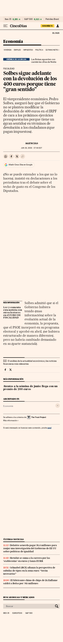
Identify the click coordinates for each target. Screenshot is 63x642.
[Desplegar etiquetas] (57, 405)
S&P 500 (28, 19)
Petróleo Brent (52, 19)
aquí (49, 428)
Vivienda (7, 50)
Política (39, 50)
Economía (13, 41)
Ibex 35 (8, 19)
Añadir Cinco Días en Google (20, 165)
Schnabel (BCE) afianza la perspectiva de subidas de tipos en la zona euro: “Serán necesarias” (29, 570)
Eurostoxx (17, 613)
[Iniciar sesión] (57, 25)
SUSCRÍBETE (47, 26)
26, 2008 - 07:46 (31, 148)
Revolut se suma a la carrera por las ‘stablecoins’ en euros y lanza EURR (26, 559)
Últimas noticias (53, 50)
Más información (10, 420)
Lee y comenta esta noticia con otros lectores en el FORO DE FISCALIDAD (12, 312)
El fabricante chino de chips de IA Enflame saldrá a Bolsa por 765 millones (30, 582)
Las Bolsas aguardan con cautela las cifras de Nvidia (43, 60)
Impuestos (28, 50)
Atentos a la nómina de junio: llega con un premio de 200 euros (30, 388)
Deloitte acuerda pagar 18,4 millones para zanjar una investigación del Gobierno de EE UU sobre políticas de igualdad (30, 548)
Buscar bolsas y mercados (18, 597)
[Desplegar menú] (5, 26)
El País (56, 33)
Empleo (17, 50)
